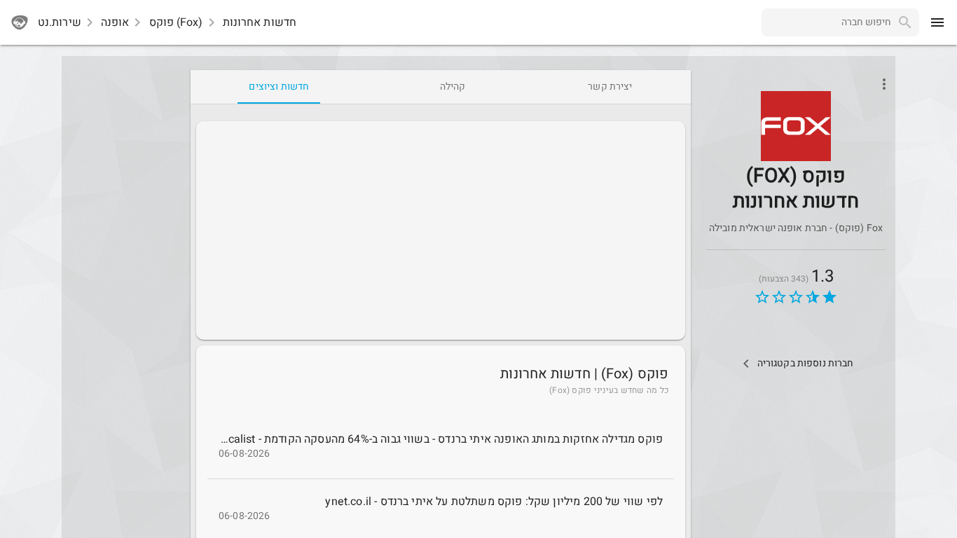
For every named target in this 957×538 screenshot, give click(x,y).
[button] (796, 126)
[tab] (610, 87)
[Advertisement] (440, 230)
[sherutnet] (20, 22)
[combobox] (826, 22)
